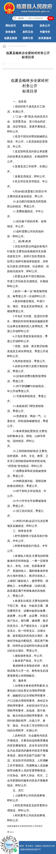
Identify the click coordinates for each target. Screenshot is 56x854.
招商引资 (28, 38)
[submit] (50, 18)
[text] (33, 18)
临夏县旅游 (10, 38)
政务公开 (45, 25)
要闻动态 (28, 25)
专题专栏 (45, 31)
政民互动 (28, 31)
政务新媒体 (44, 38)
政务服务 (10, 31)
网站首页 (10, 25)
